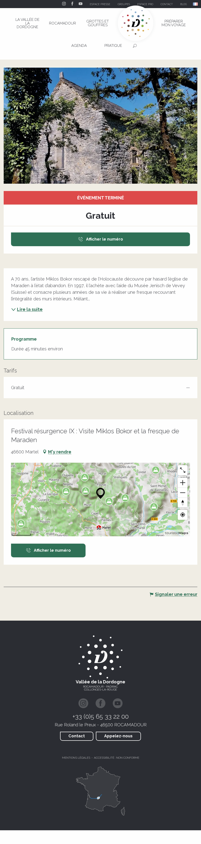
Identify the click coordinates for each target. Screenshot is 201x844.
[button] (195, 4)
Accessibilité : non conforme (116, 757)
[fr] (195, 4)
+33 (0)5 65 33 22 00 (101, 716)
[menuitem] (27, 23)
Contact (76, 736)
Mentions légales (76, 757)
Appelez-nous (118, 736)
